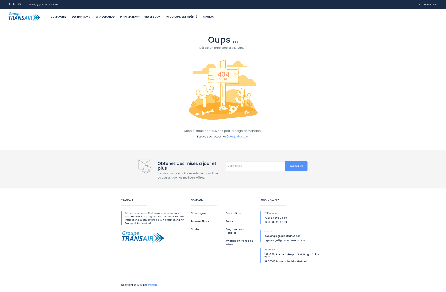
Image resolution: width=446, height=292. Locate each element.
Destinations (81, 16)
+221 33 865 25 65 (427, 4)
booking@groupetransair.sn (43, 4)
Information (129, 16)
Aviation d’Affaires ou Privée (239, 242)
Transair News (200, 221)
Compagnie (58, 16)
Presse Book (152, 16)
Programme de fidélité (181, 16)
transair (152, 285)
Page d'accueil (239, 137)
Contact (209, 16)
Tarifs (229, 221)
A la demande (105, 16)
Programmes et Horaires (235, 231)
